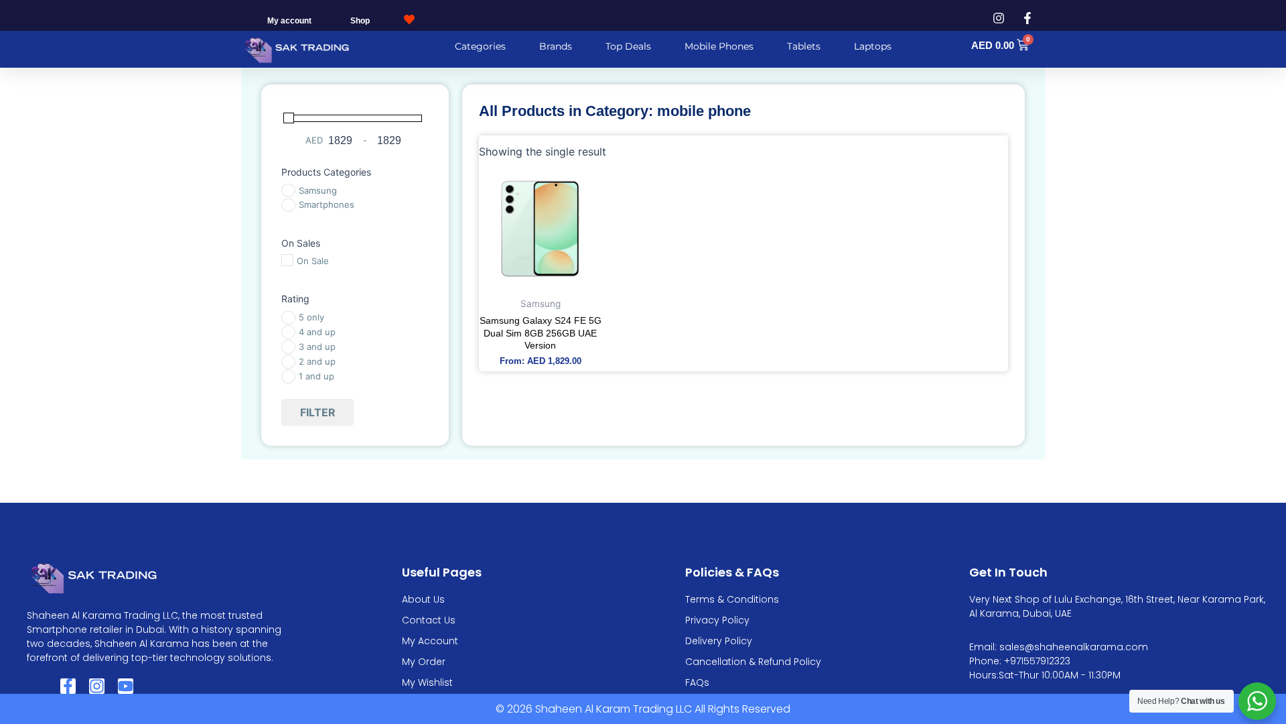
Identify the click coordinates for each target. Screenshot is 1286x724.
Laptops (872, 46)
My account (289, 20)
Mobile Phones (719, 46)
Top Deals (628, 46)
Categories (480, 46)
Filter (318, 412)
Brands (555, 46)
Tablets (803, 46)
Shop (360, 20)
